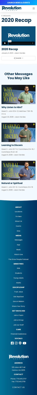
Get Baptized (18, 296)
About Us (18, 221)
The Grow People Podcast (18, 259)
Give (18, 231)
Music (18, 249)
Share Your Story (18, 306)
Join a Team (18, 315)
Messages (18, 240)
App (18, 245)
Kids (18, 268)
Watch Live (18, 254)
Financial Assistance (18, 334)
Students (18, 273)
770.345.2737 (21, 379)
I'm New (18, 216)
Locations (18, 211)
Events (18, 226)
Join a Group (18, 320)
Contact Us (18, 387)
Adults (18, 283)
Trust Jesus (18, 292)
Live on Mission (18, 301)
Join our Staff (18, 325)
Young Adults (18, 278)
